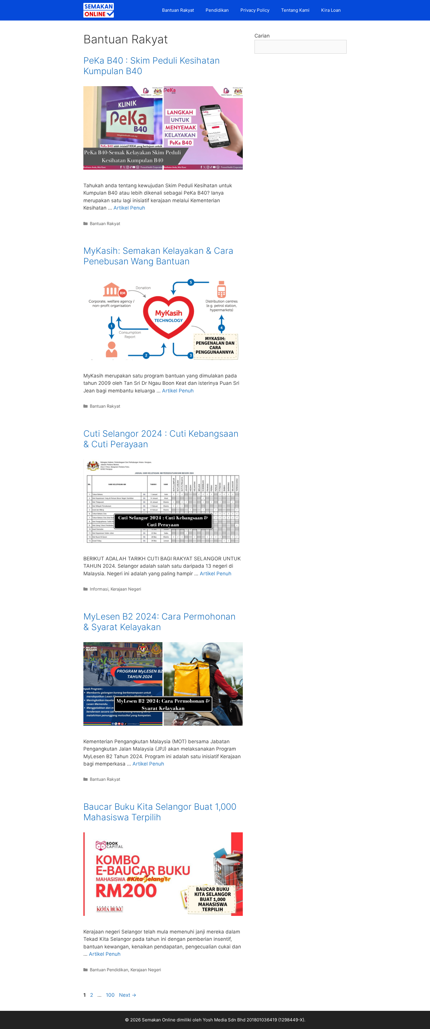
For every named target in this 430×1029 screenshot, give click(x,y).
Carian (262, 36)
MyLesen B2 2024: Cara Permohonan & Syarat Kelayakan (159, 621)
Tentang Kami (295, 10)
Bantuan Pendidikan (109, 969)
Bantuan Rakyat (178, 10)
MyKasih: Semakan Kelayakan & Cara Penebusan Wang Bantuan (158, 255)
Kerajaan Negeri (126, 588)
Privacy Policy (254, 10)
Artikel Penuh (129, 208)
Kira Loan (331, 10)
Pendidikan (217, 10)
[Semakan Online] (100, 10)
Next (127, 995)
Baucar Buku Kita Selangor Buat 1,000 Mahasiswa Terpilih (159, 811)
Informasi (99, 588)
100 (111, 995)
